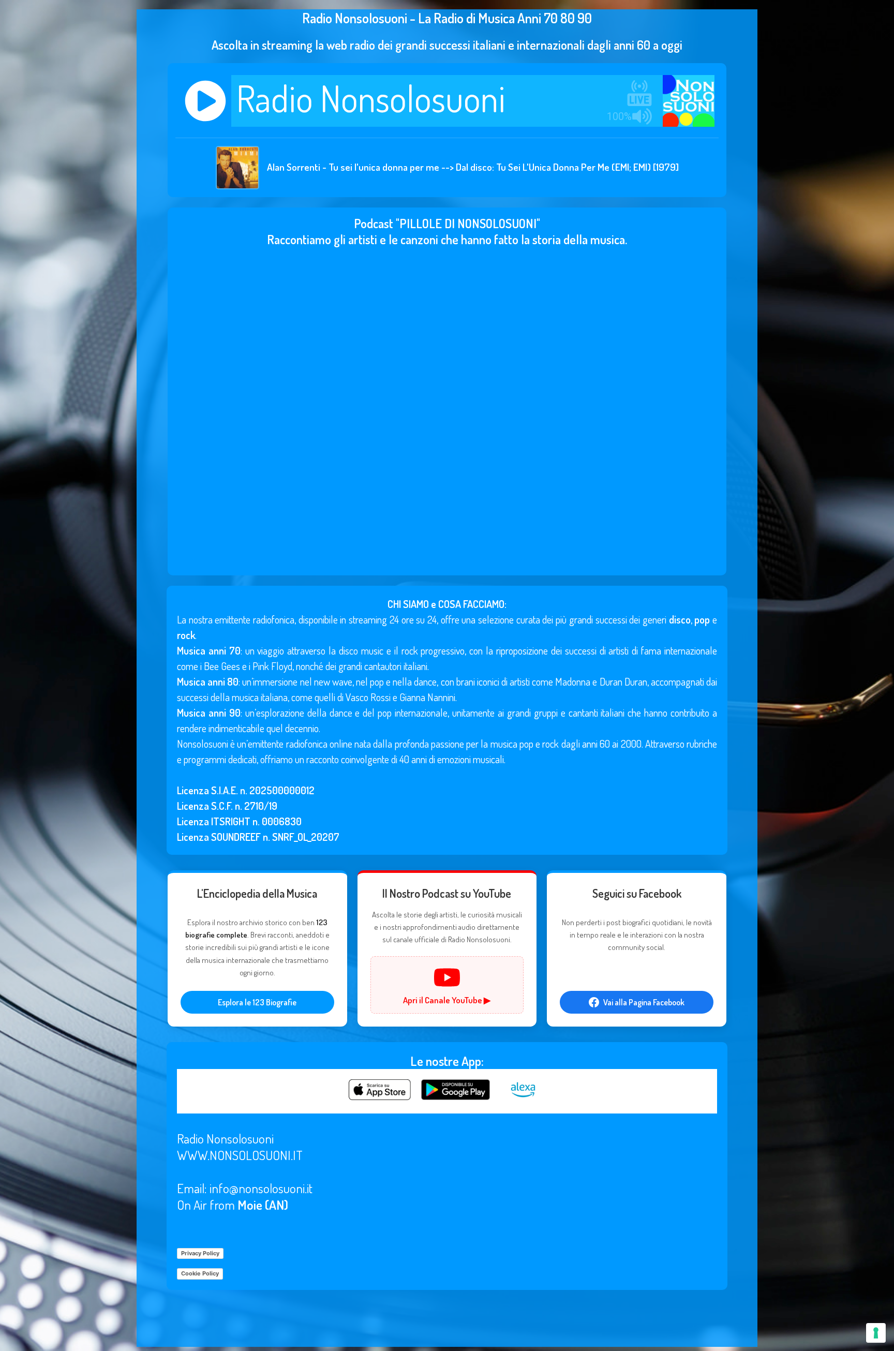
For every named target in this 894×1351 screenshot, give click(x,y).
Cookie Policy (200, 1273)
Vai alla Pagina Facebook (643, 1002)
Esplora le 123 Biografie (257, 1002)
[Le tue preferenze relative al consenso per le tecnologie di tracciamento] (876, 1333)
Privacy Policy (200, 1253)
